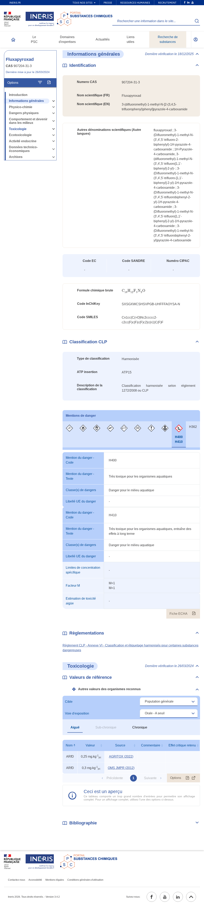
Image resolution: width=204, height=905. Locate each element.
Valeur (90, 745)
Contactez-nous (16, 879)
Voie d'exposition (77, 713)
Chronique (139, 727)
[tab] (69, 434)
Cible (69, 701)
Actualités (103, 39)
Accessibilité (35, 879)
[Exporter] (49, 82)
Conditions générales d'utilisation (85, 879)
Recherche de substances (168, 39)
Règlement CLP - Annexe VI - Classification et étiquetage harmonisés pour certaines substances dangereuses (130, 648)
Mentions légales (54, 879)
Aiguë (75, 727)
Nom (69, 745)
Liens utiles (130, 39)
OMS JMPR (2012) (121, 768)
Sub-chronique (105, 727)
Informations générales (26, 101)
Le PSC (34, 39)
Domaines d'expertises (67, 39)
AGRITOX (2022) (121, 756)
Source (120, 745)
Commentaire (150, 745)
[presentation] (133, 290)
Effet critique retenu (182, 745)
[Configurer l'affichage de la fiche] (40, 82)
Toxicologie (17, 129)
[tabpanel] (131, 535)
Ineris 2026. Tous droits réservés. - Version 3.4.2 (34, 896)
